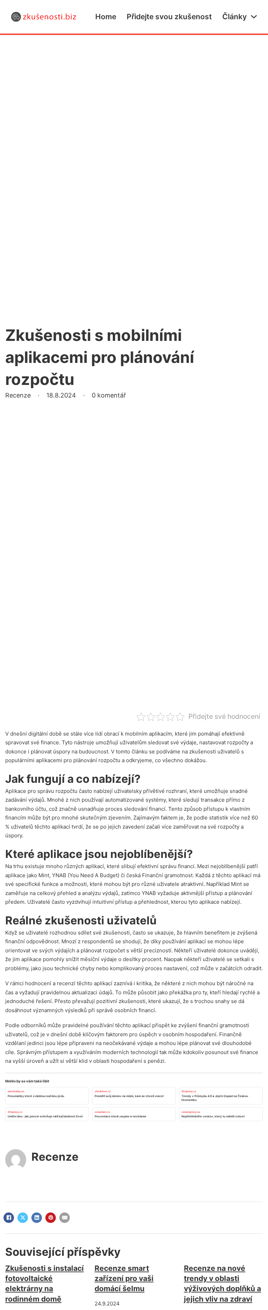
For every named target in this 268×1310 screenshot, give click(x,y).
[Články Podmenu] (254, 16)
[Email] (64, 1217)
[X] (22, 1217)
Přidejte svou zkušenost (169, 16)
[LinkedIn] (36, 1217)
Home (105, 16)
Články (234, 16)
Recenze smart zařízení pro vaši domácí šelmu (124, 1278)
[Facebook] (8, 1217)
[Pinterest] (50, 1217)
